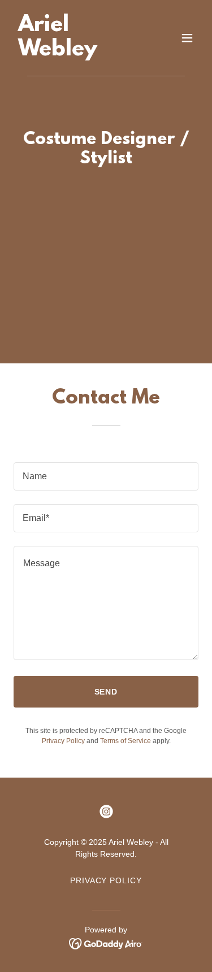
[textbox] (106, 476)
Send (106, 691)
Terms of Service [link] (125, 741)
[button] (187, 38)
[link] (78, 52)
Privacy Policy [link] (63, 741)
